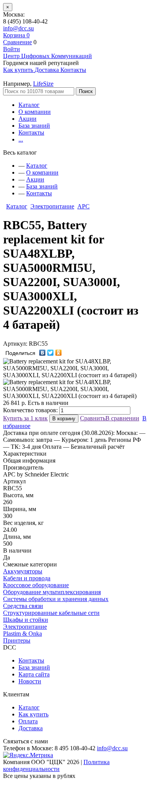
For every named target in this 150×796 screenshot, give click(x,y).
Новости (29, 681)
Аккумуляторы (22, 571)
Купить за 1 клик (25, 418)
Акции (27, 118)
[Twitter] (51, 353)
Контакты (31, 132)
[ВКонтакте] (42, 353)
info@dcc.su (18, 28)
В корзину (63, 418)
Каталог (29, 105)
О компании (34, 111)
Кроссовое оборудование (36, 585)
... (20, 139)
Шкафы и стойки (25, 619)
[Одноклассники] (59, 353)
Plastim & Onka (22, 633)
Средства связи (23, 606)
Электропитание (52, 206)
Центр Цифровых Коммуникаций (47, 56)
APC (83, 206)
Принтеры (16, 640)
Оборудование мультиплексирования (52, 592)
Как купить (33, 714)
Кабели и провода (26, 578)
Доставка (30, 728)
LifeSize (43, 83)
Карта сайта (34, 674)
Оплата (28, 721)
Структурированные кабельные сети (51, 612)
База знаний (34, 125)
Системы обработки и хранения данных (55, 599)
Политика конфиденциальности (56, 765)
